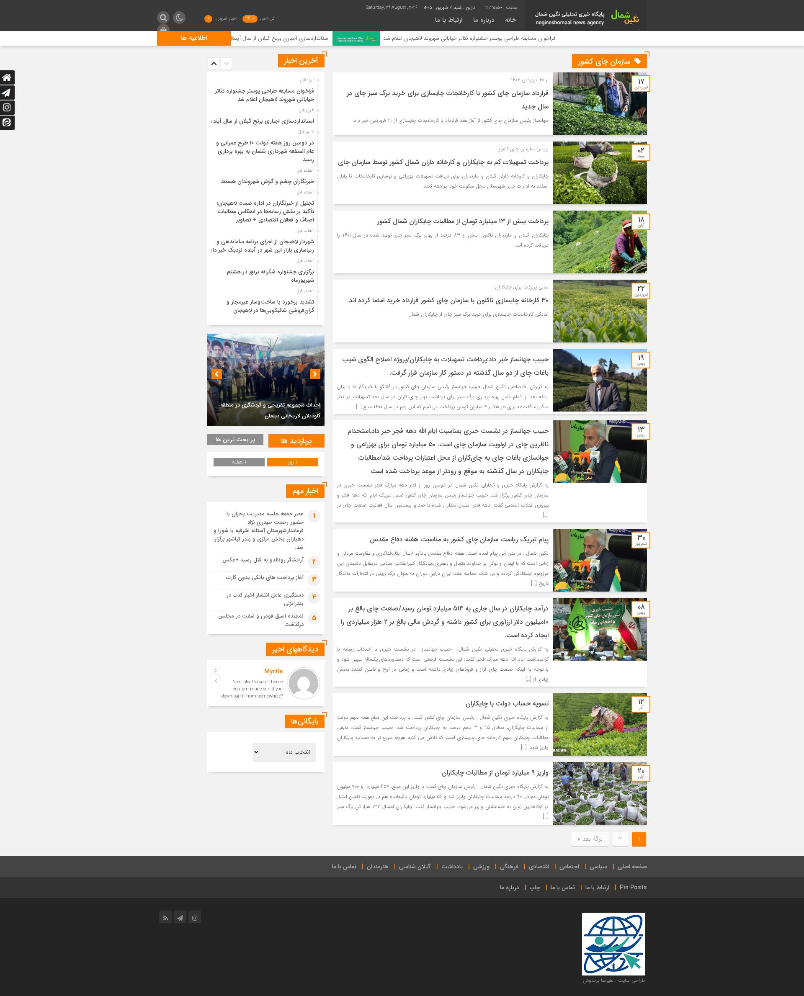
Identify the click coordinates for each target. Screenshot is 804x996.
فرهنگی (509, 866)
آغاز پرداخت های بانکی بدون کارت (265, 577)
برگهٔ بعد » (590, 839)
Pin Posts (633, 887)
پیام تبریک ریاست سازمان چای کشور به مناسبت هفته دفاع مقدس (459, 539)
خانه (510, 20)
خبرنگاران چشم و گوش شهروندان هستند (267, 181)
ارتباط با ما (448, 20)
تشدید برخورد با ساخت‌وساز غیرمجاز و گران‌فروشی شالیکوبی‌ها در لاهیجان (270, 306)
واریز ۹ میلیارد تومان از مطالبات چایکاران (495, 772)
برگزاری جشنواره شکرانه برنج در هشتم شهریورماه (270, 276)
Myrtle (273, 672)
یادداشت (452, 866)
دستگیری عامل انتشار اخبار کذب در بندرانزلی (265, 599)
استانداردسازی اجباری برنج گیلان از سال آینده (335, 38)
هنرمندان (378, 866)
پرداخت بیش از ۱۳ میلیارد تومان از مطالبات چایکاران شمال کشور (463, 221)
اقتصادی (539, 866)
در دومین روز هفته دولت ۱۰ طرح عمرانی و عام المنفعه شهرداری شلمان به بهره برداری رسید (265, 151)
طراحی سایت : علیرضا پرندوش (614, 980)
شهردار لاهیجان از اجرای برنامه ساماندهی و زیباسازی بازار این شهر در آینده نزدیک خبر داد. (261, 246)
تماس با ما (344, 866)
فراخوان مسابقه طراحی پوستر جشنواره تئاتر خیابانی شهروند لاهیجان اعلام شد (525, 38)
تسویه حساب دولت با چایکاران (507, 703)
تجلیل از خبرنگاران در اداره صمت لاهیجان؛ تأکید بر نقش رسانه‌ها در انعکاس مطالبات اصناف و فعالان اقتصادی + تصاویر (265, 211)
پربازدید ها (296, 441)
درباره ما (483, 20)
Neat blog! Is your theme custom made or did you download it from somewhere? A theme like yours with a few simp (252, 696)
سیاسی (598, 866)
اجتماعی (569, 866)
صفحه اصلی (632, 866)
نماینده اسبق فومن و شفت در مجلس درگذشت (261, 620)
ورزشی (481, 866)
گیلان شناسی (415, 866)
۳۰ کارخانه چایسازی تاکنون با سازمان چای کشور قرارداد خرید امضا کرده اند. (448, 300)
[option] (264, 93)
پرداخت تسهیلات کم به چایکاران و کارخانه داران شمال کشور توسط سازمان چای (443, 162)
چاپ (535, 887)
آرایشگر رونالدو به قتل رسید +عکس (263, 560)
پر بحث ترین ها (235, 439)
